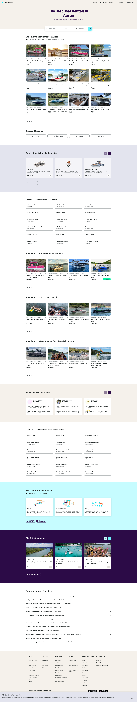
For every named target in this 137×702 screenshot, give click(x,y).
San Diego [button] (84, 667)
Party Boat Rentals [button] (59, 681)
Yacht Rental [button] (58, 672)
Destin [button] (83, 682)
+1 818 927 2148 (99, 662)
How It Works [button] (45, 660)
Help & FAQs (98, 660)
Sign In (121, 2)
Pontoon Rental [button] (59, 670)
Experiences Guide (73, 665)
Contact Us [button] (31, 684)
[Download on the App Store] (30, 521)
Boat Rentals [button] (58, 660)
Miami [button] (83, 660)
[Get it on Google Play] (41, 521)
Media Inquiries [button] (32, 665)
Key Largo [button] (84, 680)
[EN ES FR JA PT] (111, 2)
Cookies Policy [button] (32, 672)
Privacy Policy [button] (110, 697)
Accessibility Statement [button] (34, 675)
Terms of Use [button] (42, 697)
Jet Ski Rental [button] (58, 662)
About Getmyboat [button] (33, 660)
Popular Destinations (88, 656)
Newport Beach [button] (86, 672)
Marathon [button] (84, 685)
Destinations (71, 667)
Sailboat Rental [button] (58, 675)
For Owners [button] (44, 662)
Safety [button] (43, 667)
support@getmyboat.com (102, 665)
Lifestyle (71, 662)
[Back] (105, 153)
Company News (72, 660)
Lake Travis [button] (85, 670)
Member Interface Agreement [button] (33, 678)
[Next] (109, 153)
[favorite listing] (45, 59)
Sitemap (30, 681)
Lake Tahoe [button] (85, 665)
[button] (103, 2)
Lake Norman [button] (85, 677)
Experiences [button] (58, 656)
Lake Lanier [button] (85, 662)
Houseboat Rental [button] (59, 667)
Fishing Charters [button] (59, 665)
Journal (71, 656)
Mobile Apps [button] (45, 665)
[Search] (90, 29)
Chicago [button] (84, 675)
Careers (30, 662)
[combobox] (53, 29)
